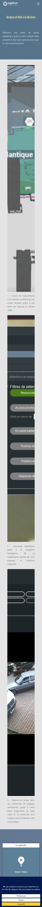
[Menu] (38, 4)
